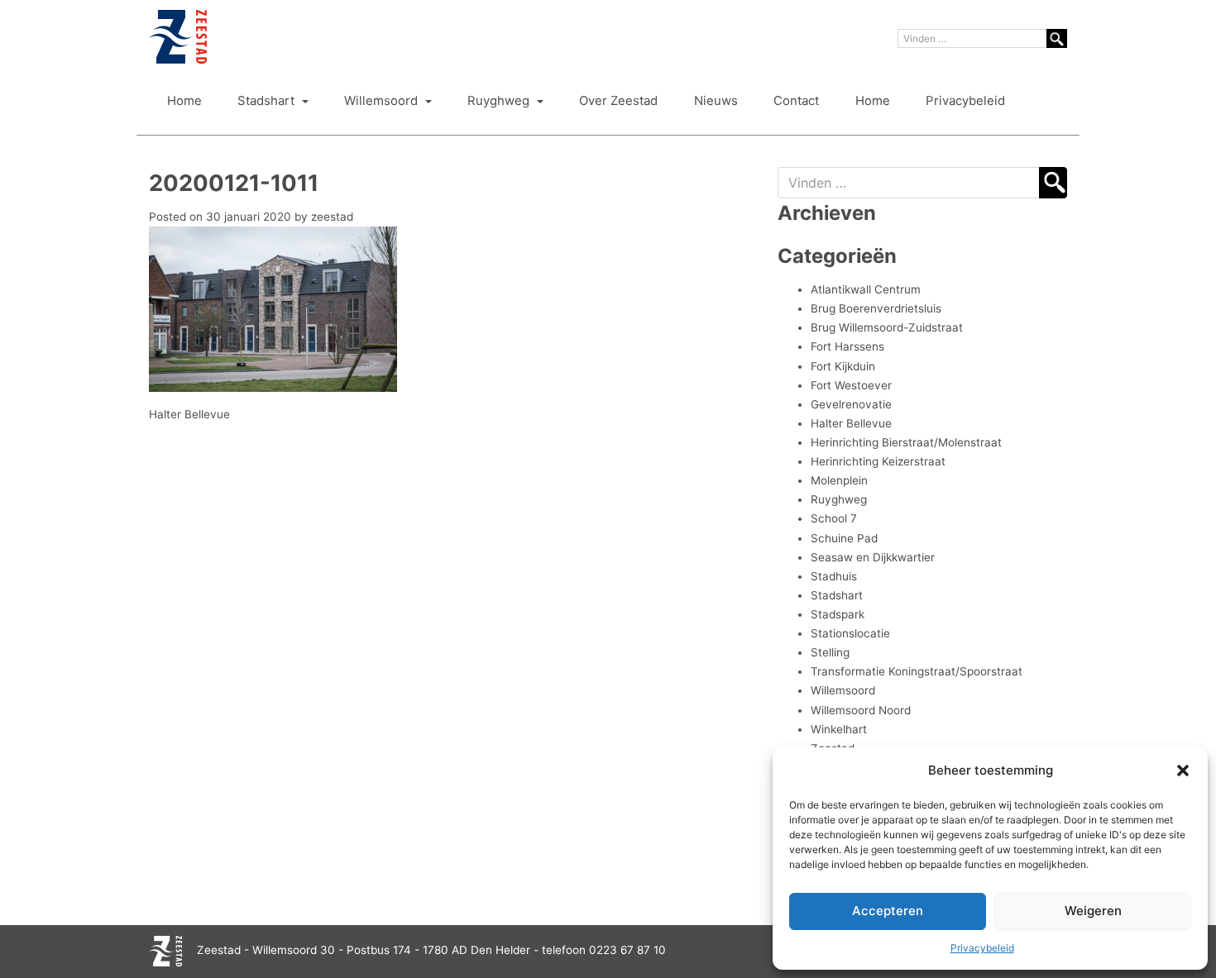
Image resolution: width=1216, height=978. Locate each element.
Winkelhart (839, 729)
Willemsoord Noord (861, 710)
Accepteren (887, 910)
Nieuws (716, 100)
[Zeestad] (178, 37)
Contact (796, 100)
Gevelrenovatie (851, 404)
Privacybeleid (982, 948)
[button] (1183, 770)
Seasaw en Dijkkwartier (873, 557)
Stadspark (837, 614)
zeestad (332, 216)
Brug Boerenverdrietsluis (876, 308)
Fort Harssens (847, 346)
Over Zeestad (618, 100)
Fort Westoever (851, 385)
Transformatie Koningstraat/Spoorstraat (916, 671)
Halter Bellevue (189, 414)
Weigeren (1093, 910)
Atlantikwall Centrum (866, 289)
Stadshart (267, 100)
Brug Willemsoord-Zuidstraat (887, 327)
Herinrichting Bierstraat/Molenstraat (906, 442)
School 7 (834, 518)
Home (184, 100)
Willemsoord (382, 100)
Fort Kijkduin (843, 366)
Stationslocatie (850, 633)
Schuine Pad (844, 538)
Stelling (830, 652)
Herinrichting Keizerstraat (878, 461)
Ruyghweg (500, 100)
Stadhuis (834, 576)
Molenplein (839, 480)
